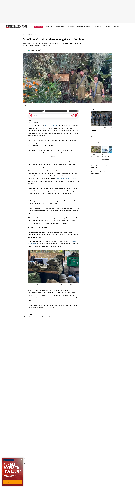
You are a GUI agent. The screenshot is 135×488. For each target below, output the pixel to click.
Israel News (33, 34)
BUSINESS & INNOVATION (84, 26)
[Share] (24, 50)
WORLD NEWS (60, 26)
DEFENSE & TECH (98, 26)
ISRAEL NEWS (49, 26)
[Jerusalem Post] (15, 26)
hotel (24, 316)
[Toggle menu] (3, 26)
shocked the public (51, 125)
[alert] (12, 472)
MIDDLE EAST (70, 26)
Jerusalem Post (26, 34)
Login (130, 26)
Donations (37, 316)
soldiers (30, 316)
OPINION (108, 26)
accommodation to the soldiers (67, 178)
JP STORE (116, 26)
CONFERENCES (38, 26)
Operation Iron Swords (47, 316)
